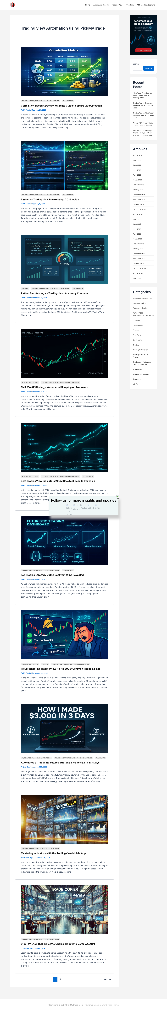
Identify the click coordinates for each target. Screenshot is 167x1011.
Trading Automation (140, 350)
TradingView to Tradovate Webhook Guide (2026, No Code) (143, 105)
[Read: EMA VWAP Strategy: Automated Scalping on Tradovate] (64, 353)
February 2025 (138, 244)
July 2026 (136, 160)
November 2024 (139, 259)
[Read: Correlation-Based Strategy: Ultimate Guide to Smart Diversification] (64, 71)
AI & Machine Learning (146, 5)
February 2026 (138, 185)
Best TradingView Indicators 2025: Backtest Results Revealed (58, 481)
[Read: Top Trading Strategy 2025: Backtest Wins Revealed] (64, 541)
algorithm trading (139, 303)
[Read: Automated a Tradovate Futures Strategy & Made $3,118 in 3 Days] (64, 728)
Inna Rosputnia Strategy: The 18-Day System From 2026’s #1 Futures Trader (142, 133)
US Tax (135, 384)
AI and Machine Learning (142, 298)
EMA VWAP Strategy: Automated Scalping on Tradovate (54, 387)
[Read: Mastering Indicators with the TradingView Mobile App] (64, 819)
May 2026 (137, 170)
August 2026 (138, 155)
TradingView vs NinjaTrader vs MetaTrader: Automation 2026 (143, 115)
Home (87, 5)
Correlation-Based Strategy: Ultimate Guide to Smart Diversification (61, 105)
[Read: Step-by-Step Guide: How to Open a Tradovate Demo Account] (64, 909)
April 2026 (137, 175)
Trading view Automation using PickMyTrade (40, 101)
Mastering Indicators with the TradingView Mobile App (53, 853)
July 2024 (136, 278)
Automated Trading (101, 5)
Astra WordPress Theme (107, 1005)
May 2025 (137, 229)
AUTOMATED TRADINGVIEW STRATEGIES (36, 758)
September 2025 (139, 209)
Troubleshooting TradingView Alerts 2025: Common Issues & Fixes (60, 668)
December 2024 (139, 254)
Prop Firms (137, 335)
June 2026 (137, 165)
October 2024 (138, 264)
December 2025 (139, 195)
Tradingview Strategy (141, 374)
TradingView (117, 5)
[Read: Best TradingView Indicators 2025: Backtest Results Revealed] (64, 447)
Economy (136, 320)
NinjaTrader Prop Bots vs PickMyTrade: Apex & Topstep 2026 (142, 95)
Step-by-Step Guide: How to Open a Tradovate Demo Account (58, 943)
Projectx (136, 330)
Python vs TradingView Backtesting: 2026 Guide (50, 199)
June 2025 (137, 224)
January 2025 (138, 249)
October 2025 (138, 204)
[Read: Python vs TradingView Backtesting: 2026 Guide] (64, 165)
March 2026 (137, 180)
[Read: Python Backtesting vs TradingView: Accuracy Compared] (64, 259)
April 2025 (137, 234)
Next (107, 979)
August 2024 (138, 273)
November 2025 (139, 199)
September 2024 (139, 268)
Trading (25, 289)
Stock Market (138, 340)
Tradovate (100, 758)
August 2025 (138, 214)
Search (136, 64)
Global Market (138, 325)
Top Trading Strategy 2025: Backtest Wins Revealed (52, 574)
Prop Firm (130, 5)
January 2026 (138, 190)
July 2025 (136, 219)
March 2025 (137, 239)
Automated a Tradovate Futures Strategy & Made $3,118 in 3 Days (60, 762)
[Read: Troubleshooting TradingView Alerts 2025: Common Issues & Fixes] (64, 634)
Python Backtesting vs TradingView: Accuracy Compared (55, 293)
